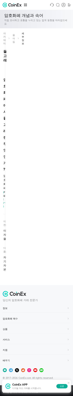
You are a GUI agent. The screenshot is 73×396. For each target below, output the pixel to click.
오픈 (62, 386)
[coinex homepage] (13, 5)
